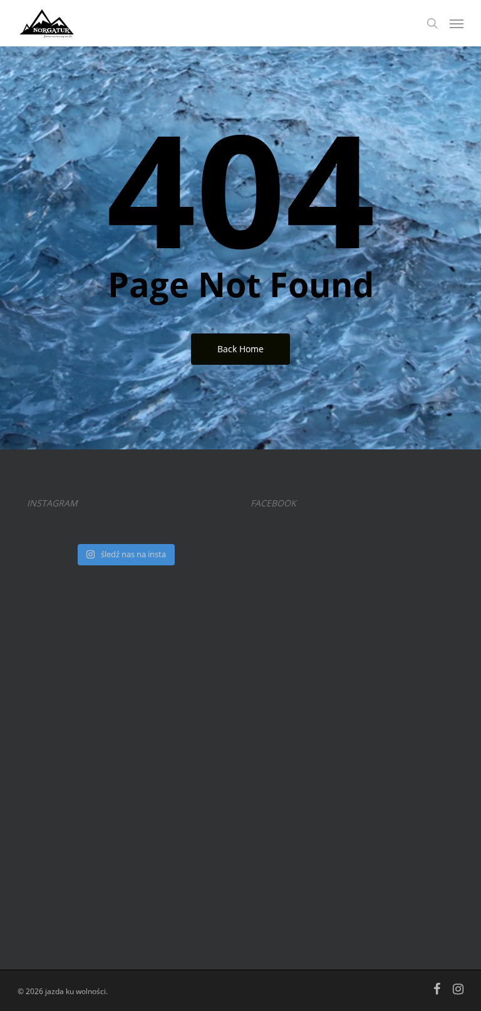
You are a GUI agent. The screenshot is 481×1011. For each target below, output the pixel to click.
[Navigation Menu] (456, 23)
